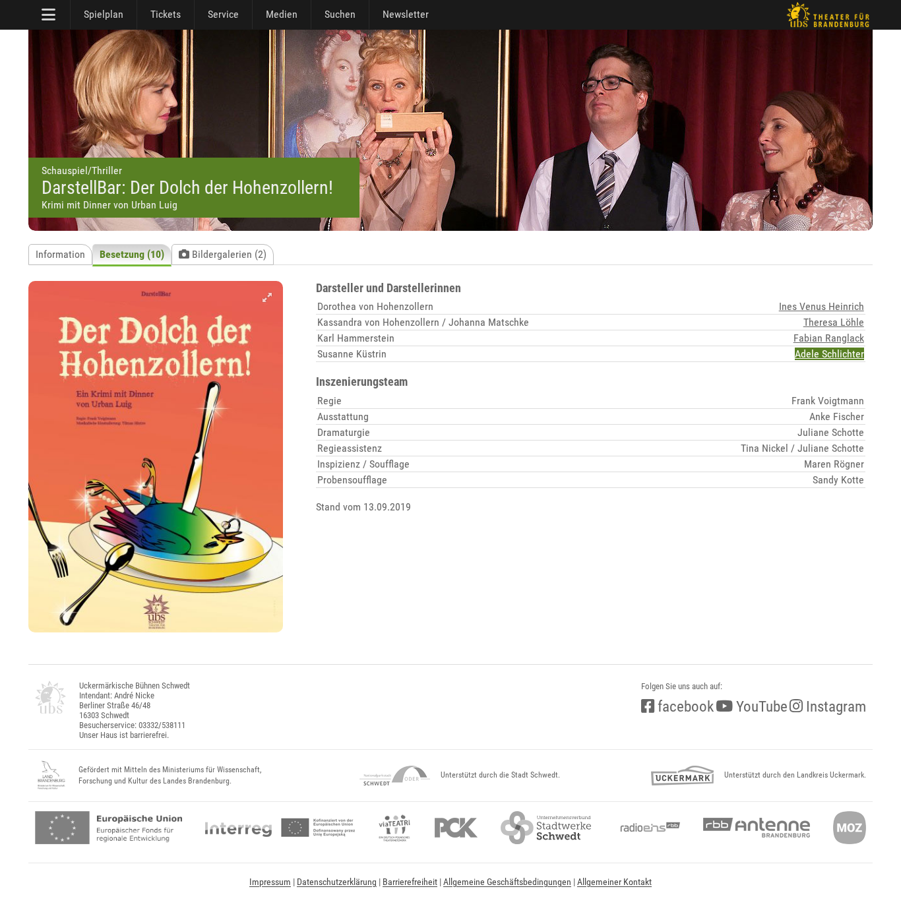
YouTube (760, 707)
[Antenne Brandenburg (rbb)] (756, 828)
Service (223, 14)
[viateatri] (394, 827)
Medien (281, 14)
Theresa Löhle (833, 322)
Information (60, 254)
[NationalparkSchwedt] (394, 775)
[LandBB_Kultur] (51, 775)
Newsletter (406, 14)
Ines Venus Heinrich (821, 306)
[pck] (456, 828)
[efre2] (108, 827)
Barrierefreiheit (410, 881)
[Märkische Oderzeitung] (849, 827)
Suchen (340, 14)
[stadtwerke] (546, 827)
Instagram (834, 707)
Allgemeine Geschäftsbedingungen (507, 881)
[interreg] (280, 828)
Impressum (270, 881)
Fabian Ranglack (828, 338)
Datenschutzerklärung (337, 881)
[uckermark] (682, 775)
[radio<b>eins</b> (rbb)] (647, 828)
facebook (684, 707)
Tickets (165, 14)
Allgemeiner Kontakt (614, 881)
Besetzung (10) (132, 254)
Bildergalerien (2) (227, 254)
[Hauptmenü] (49, 14)
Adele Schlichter (829, 354)
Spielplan (103, 14)
